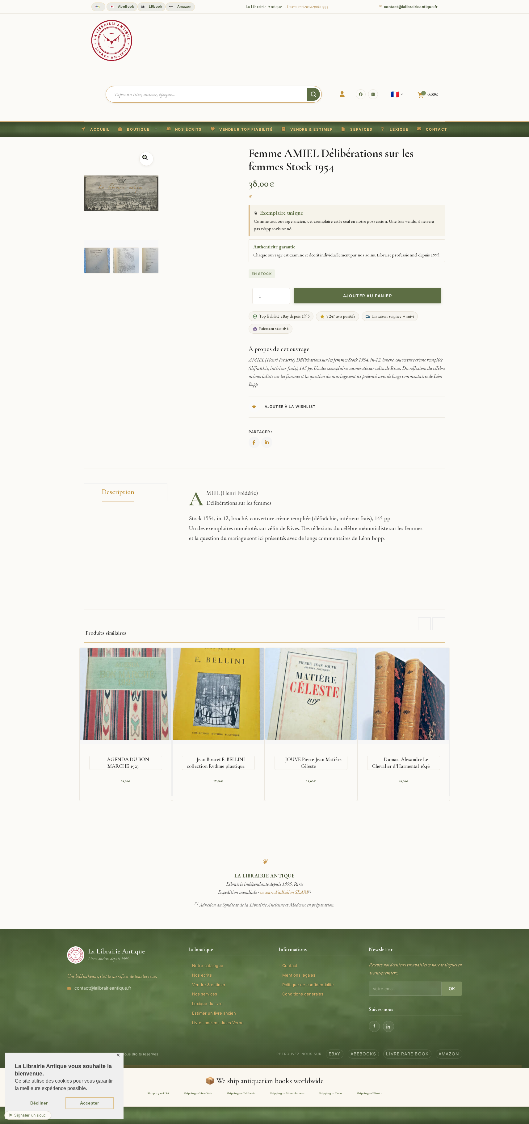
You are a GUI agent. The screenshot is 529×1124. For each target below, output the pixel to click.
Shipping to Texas (330, 1093)
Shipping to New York (198, 1093)
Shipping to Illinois (369, 1093)
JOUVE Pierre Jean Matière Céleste (313, 762)
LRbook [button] (155, 6)
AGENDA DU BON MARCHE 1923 (128, 762)
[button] (241, 129)
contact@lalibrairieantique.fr (102, 988)
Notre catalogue (207, 965)
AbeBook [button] (125, 6)
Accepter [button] (89, 1103)
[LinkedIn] (373, 94)
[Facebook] (361, 94)
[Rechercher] (313, 94)
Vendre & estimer (208, 984)
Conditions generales (302, 993)
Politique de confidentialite (308, 984)
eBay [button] (334, 1053)
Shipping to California (241, 1093)
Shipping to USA (158, 1093)
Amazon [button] (183, 6)
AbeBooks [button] (363, 1053)
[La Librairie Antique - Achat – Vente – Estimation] (112, 40)
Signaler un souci (28, 1115)
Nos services (204, 993)
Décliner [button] (39, 1103)
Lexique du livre (207, 1003)
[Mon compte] (342, 94)
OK (452, 988)
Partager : (260, 431)
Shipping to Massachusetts (287, 1093)
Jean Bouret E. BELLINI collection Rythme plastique (216, 762)
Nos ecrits (202, 975)
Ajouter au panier (367, 295)
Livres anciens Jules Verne (218, 1022)
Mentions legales (298, 975)
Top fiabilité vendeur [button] (98, 6)
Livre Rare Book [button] (407, 1053)
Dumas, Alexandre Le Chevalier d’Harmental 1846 (401, 762)
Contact (289, 965)
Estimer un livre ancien (214, 1013)
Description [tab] (118, 492)
